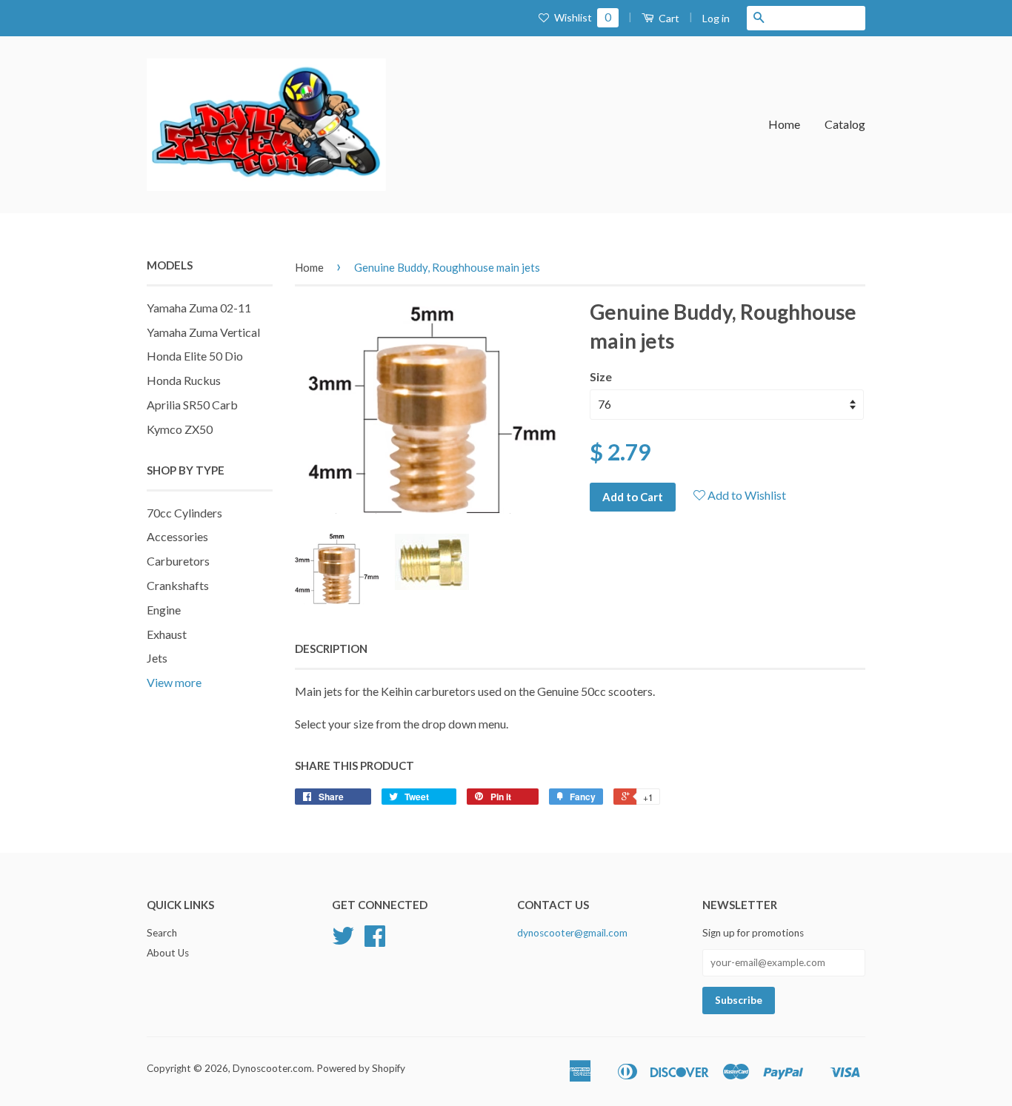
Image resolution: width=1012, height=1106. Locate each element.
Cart (667, 18)
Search (162, 933)
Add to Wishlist (745, 495)
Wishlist (581, 17)
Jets (157, 658)
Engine (164, 610)
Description (331, 648)
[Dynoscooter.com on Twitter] (343, 941)
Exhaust (167, 634)
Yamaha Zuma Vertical (203, 332)
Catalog (845, 124)
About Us (168, 953)
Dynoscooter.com (272, 1068)
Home (784, 124)
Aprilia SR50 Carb (192, 405)
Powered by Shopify (360, 1068)
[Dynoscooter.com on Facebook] (375, 941)
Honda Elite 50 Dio (195, 356)
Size (601, 376)
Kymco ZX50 (180, 429)
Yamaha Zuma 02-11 (199, 308)
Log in (716, 18)
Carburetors (178, 561)
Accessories (177, 536)
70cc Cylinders (184, 513)
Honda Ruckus (184, 380)
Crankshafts (178, 585)
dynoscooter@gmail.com (572, 933)
